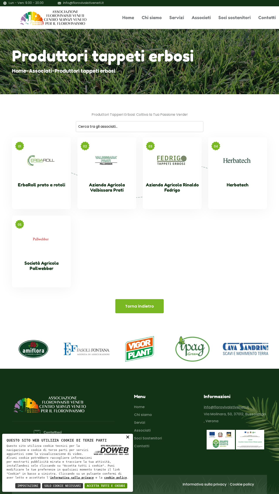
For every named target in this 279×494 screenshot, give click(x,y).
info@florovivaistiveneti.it (83, 2)
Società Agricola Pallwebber (41, 266)
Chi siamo (152, 17)
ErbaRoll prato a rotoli (41, 185)
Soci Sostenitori (148, 438)
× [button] (128, 437)
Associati (201, 17)
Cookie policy (242, 484)
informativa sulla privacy (72, 477)
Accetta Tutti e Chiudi (106, 485)
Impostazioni (27, 485)
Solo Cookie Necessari (62, 485)
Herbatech (237, 185)
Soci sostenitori (234, 17)
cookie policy (115, 477)
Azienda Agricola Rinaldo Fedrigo (172, 187)
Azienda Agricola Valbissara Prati (107, 187)
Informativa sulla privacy (204, 484)
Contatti (267, 17)
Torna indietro (139, 306)
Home (128, 17)
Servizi (176, 17)
